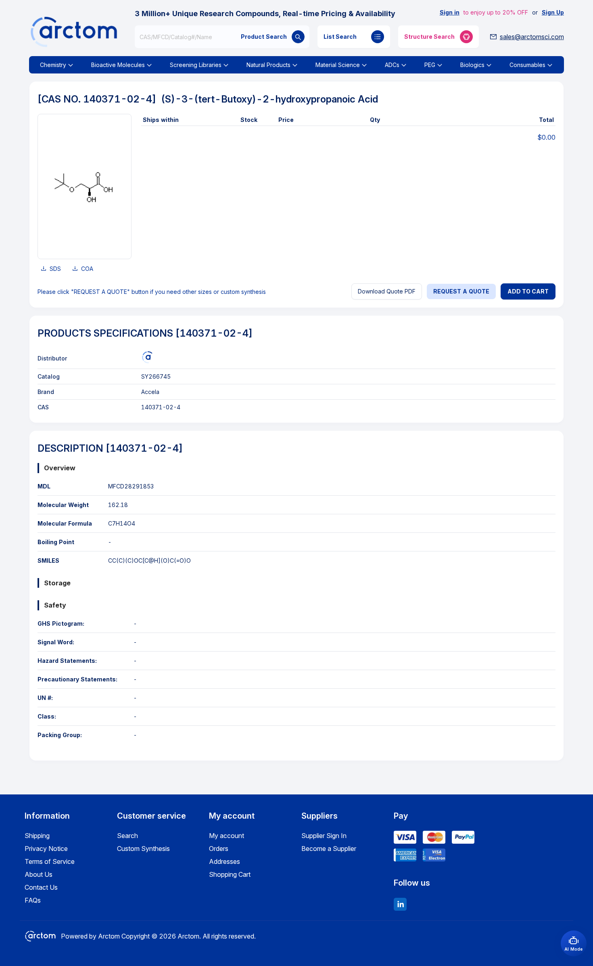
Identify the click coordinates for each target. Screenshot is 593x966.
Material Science (337, 64)
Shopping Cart (230, 874)
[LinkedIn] (400, 904)
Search (127, 836)
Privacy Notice (46, 848)
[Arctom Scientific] (147, 357)
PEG (429, 64)
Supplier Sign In (324, 836)
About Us (38, 874)
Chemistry (53, 64)
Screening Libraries (195, 64)
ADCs (392, 64)
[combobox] (222, 36)
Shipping (37, 836)
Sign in (449, 12)
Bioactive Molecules (118, 64)
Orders (218, 848)
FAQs (33, 900)
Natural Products (268, 64)
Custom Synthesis (143, 848)
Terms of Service (50, 861)
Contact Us (41, 887)
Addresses (224, 861)
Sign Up (553, 12)
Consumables (527, 64)
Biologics (472, 64)
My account (226, 836)
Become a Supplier (328, 848)
